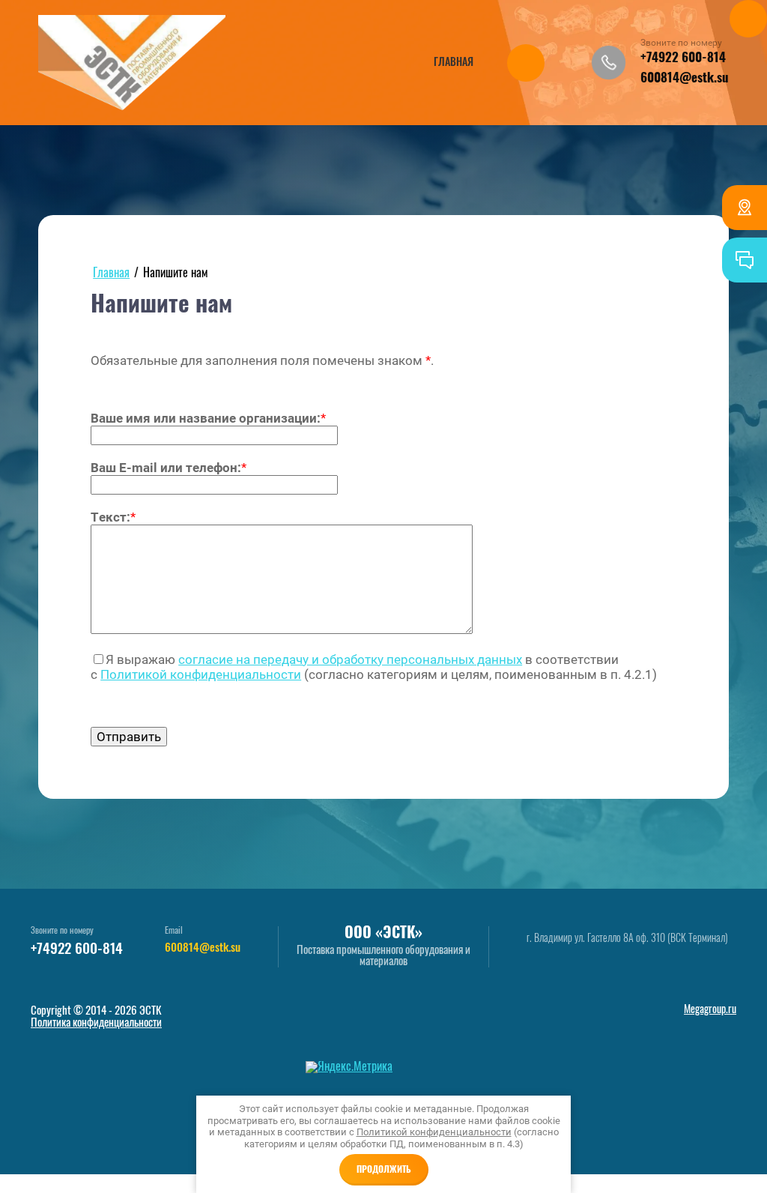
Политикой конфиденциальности (200, 674)
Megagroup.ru (710, 1010)
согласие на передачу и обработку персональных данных (350, 659)
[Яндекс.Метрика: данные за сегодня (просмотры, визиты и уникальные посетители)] (349, 1067)
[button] (608, 62)
